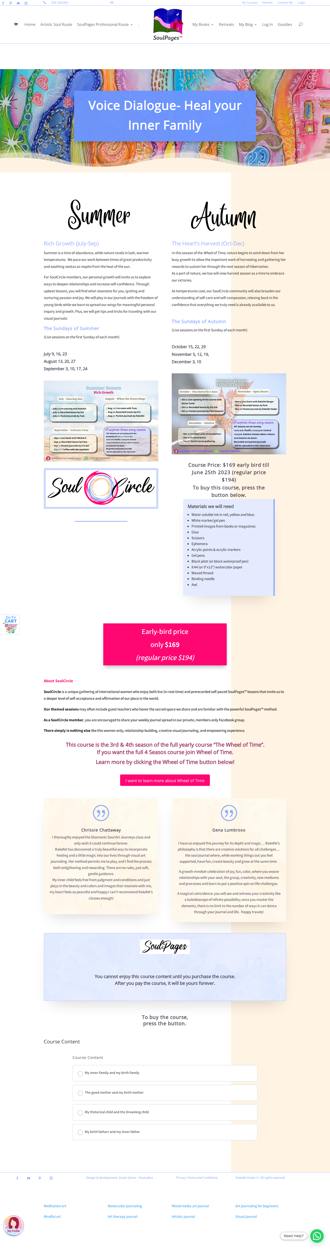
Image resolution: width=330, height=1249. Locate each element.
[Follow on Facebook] (3, 3)
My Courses (249, 2)
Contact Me (285, 2)
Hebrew (267, 2)
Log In (267, 24)
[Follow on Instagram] (26, 3)
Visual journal (246, 1216)
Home (29, 24)
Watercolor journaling (125, 1205)
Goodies (285, 24)
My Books (200, 24)
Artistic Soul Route (56, 24)
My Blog (246, 24)
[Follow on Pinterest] (10, 3)
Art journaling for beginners (256, 1205)
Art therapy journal (122, 1216)
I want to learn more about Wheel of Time (165, 780)
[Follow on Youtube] (18, 3)
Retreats (226, 24)
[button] (317, 1236)
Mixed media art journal (190, 1205)
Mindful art (52, 1216)
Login (301, 2)
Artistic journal (183, 1216)
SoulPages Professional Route (103, 24)
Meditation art (55, 1205)
